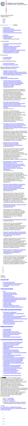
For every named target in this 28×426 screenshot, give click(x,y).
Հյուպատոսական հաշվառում (11, 343)
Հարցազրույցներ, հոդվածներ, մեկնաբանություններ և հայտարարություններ (11, 47)
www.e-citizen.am (22, 402)
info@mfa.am (12, 400)
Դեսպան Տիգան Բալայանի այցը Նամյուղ (15, 219)
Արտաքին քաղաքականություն (12, 30)
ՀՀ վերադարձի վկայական (11, 350)
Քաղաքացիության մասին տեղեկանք (14, 357)
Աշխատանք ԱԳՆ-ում (9, 301)
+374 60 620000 (9, 398)
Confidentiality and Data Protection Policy (12, 375)
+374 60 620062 (10, 399)
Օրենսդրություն (7, 304)
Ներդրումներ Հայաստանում (11, 284)
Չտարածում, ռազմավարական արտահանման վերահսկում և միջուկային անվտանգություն (15, 319)
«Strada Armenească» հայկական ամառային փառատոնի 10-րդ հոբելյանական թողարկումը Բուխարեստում (14, 251)
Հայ (4, 19)
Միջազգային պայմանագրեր (11, 305)
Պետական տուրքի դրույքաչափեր (13, 347)
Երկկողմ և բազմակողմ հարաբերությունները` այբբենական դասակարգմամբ (13, 313)
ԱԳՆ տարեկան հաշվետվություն (10, 67)
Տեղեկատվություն (8, 31)
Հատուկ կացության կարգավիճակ (13, 359)
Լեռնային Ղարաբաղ (9, 322)
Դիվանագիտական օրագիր (11, 51)
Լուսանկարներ (7, 57)
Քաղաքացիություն (8, 356)
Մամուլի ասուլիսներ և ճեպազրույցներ (14, 50)
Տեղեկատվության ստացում (11, 334)
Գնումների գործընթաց (9, 300)
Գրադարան (4, 77)
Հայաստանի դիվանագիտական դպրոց (14, 299)
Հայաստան (6, 27)
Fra (4, 22)
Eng (4, 20)
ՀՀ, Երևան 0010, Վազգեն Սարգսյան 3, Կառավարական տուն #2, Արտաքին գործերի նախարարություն (13, 408)
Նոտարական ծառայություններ (12, 355)
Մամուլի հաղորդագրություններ (12, 43)
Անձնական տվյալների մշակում (9, 78)
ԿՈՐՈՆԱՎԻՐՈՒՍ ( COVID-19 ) (11, 52)
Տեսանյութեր (7, 58)
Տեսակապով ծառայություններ (12, 365)
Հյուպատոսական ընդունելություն (13, 342)
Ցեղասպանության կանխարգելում (13, 321)
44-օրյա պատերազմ (9, 323)
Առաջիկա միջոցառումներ (10, 64)
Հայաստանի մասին (9, 282)
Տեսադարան (7, 330)
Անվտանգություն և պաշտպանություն (14, 316)
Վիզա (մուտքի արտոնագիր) (11, 351)
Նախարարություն (8, 28)
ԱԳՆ (4, 291)
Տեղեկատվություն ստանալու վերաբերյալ (15, 73)
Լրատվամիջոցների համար (11, 331)
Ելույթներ (6, 45)
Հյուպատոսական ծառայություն (12, 32)
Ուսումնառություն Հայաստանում (12, 283)
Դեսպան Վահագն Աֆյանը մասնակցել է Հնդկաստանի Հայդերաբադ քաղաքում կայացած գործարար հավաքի (14, 233)
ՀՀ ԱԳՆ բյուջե (7, 303)
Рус (4, 21)
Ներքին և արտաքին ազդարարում (13, 307)
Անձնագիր (6, 348)
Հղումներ (6, 286)
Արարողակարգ (7, 295)
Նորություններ (7, 37)
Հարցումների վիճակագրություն (12, 74)
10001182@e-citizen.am (8, 402)
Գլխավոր (6, 35)
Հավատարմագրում (9, 63)
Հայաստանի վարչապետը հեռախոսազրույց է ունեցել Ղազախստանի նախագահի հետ (12, 144)
